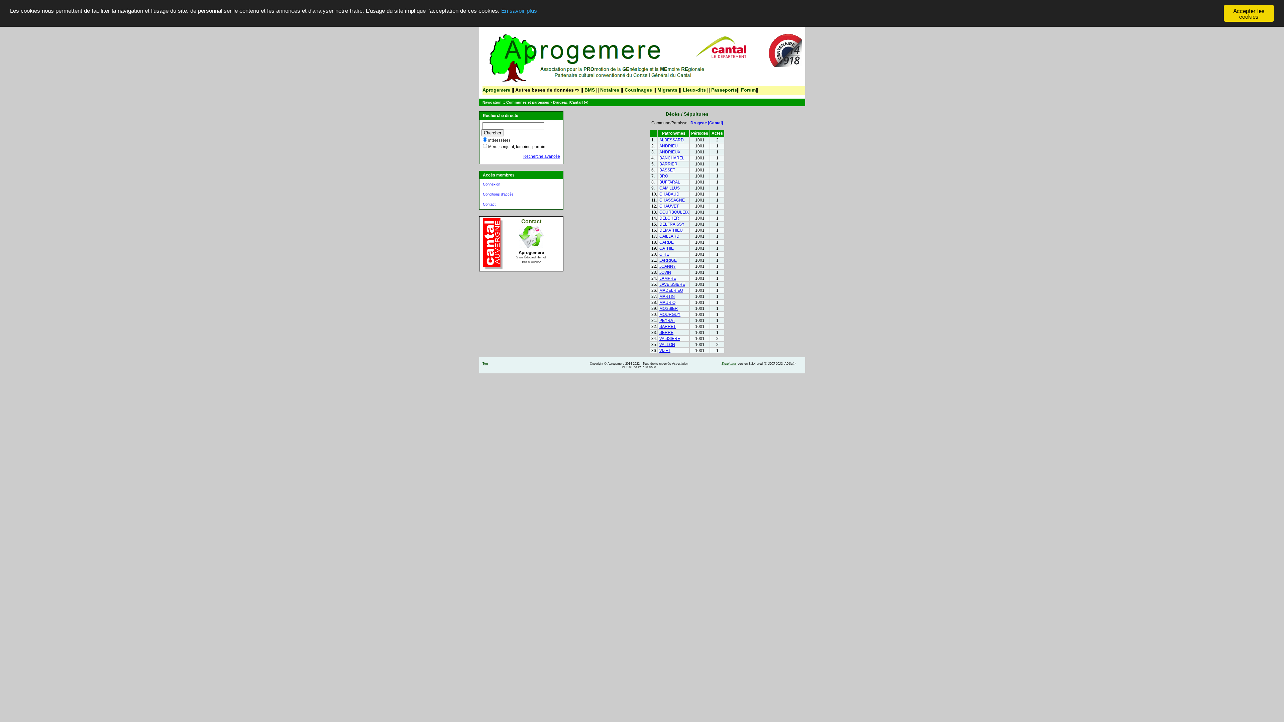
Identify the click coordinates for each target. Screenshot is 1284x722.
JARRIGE (668, 260)
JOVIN (665, 272)
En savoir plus (519, 11)
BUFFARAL (669, 182)
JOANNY (667, 266)
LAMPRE (667, 278)
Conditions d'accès (498, 194)
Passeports (724, 90)
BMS (589, 90)
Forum (748, 90)
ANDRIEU (668, 146)
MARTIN (667, 296)
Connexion (491, 184)
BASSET (667, 170)
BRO (663, 176)
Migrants (667, 90)
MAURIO (667, 302)
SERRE (666, 332)
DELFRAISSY (671, 224)
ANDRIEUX (669, 152)
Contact (489, 204)
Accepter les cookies (1249, 13)
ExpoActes (729, 363)
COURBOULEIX (674, 212)
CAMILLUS (669, 188)
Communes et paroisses (527, 102)
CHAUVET (669, 206)
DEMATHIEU (671, 230)
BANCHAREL (671, 158)
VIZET (664, 350)
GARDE (666, 242)
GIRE (664, 254)
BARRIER (668, 164)
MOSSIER (668, 308)
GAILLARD (669, 236)
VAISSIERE (669, 338)
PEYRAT (667, 320)
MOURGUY (669, 314)
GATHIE (666, 248)
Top (485, 363)
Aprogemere (496, 90)
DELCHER (669, 218)
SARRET (667, 326)
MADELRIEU (671, 290)
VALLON (667, 344)
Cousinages (638, 90)
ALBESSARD (671, 140)
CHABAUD (669, 194)
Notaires (609, 90)
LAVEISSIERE (672, 284)
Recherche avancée (541, 156)
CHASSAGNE (672, 200)
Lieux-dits (694, 90)
